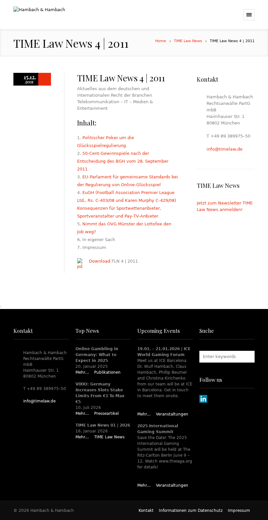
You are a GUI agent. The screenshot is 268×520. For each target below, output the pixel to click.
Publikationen (107, 372)
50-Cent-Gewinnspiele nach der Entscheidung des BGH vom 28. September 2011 (122, 161)
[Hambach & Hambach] (62, 15)
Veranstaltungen (172, 414)
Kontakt (146, 510)
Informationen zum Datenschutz (191, 510)
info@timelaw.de (225, 149)
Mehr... (82, 372)
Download (99, 261)
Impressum (239, 510)
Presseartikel (106, 413)
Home (160, 41)
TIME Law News (188, 41)
